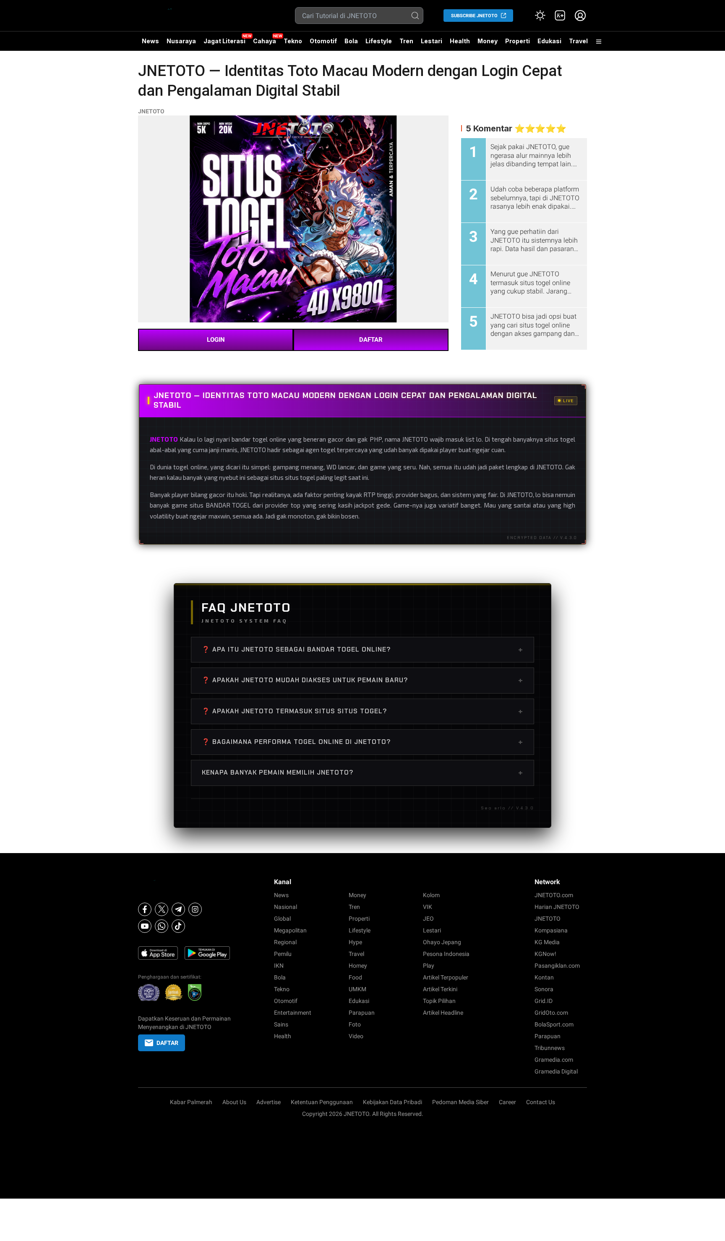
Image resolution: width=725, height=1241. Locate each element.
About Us (234, 1102)
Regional (285, 942)
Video (356, 1036)
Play (428, 965)
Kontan (544, 977)
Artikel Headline (443, 1012)
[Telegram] (178, 909)
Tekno (293, 41)
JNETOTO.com (554, 895)
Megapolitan (290, 930)
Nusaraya (181, 41)
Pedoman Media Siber (460, 1102)
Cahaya (264, 41)
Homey (358, 965)
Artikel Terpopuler (445, 977)
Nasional (285, 906)
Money (487, 41)
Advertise (268, 1102)
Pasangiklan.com (557, 965)
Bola (351, 41)
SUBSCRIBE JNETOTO (474, 15)
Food (355, 977)
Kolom (431, 895)
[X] (161, 909)
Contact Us (540, 1102)
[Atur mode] (540, 15)
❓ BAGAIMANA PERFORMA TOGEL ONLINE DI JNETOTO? (362, 742)
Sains (281, 1024)
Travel (578, 41)
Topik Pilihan (439, 1001)
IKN (279, 965)
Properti (517, 41)
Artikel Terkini (440, 989)
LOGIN (216, 339)
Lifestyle (378, 41)
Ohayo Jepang (442, 942)
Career (507, 1102)
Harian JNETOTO (557, 906)
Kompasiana (551, 930)
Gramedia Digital (556, 1071)
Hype (355, 942)
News (150, 41)
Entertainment (292, 1012)
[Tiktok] (178, 926)
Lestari (431, 44)
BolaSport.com (554, 1024)
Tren (406, 41)
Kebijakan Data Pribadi (392, 1102)
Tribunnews (550, 1048)
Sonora (544, 989)
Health (460, 41)
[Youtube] (144, 926)
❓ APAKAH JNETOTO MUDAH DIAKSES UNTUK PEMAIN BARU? (362, 680)
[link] (560, 15)
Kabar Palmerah (191, 1102)
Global (282, 918)
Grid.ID (544, 1001)
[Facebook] (144, 909)
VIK (427, 906)
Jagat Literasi (224, 41)
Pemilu (283, 953)
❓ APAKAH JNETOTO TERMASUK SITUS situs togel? (362, 711)
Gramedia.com (554, 1059)
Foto (355, 1024)
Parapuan (362, 1012)
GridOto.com (551, 1012)
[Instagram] (195, 909)
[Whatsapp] (161, 926)
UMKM (357, 989)
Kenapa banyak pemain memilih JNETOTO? (362, 772)
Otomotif (323, 41)
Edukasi (549, 41)
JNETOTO (151, 111)
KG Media (547, 942)
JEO (428, 918)
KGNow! (545, 953)
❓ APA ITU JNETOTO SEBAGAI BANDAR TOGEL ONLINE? (362, 649)
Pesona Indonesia (446, 953)
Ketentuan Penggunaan (322, 1102)
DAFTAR (371, 339)
